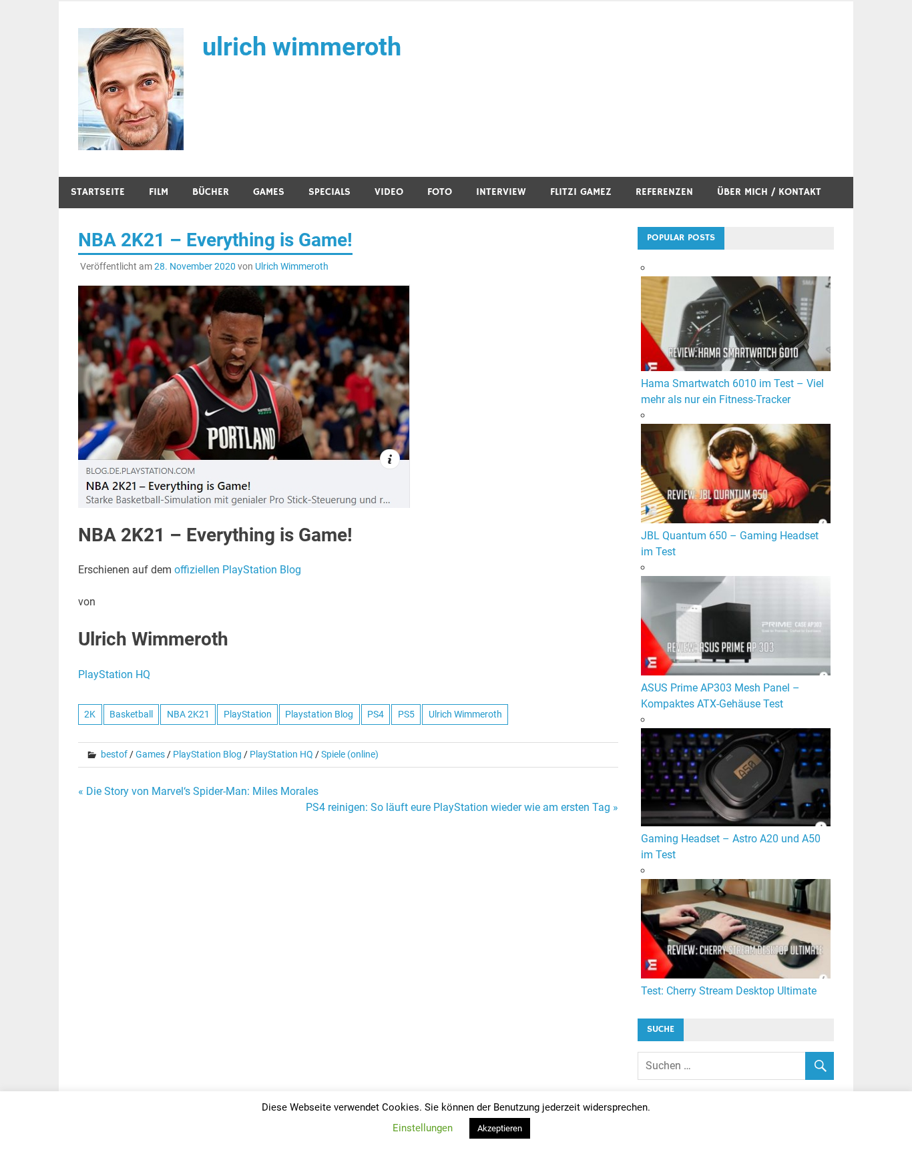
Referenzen (664, 192)
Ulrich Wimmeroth (291, 266)
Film (158, 192)
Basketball (131, 714)
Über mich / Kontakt (769, 192)
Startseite (98, 192)
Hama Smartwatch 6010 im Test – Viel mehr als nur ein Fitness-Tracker (732, 391)
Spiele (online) (350, 754)
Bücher (210, 192)
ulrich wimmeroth (301, 46)
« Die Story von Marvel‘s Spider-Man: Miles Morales (198, 791)
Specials (329, 192)
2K (89, 714)
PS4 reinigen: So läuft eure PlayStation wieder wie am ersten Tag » (462, 807)
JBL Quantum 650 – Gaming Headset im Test (730, 543)
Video (389, 192)
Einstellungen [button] (423, 1128)
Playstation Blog (319, 714)
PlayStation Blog (207, 754)
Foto (439, 192)
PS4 (375, 714)
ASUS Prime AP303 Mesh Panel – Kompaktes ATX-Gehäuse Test (720, 695)
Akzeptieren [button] (499, 1128)
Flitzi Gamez (581, 192)
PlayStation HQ (114, 674)
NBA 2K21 (188, 714)
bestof (114, 754)
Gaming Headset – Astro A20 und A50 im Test (731, 846)
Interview (501, 192)
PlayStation (248, 714)
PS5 (406, 714)
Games (268, 192)
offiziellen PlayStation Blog (237, 569)
